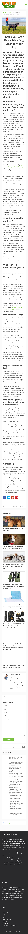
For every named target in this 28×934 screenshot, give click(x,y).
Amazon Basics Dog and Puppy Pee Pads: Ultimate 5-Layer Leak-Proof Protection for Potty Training (16, 782)
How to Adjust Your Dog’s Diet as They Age (15, 757)
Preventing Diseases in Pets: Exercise (15, 809)
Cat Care (5, 915)
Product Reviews (7, 919)
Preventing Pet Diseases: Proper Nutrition (15, 814)
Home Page (5, 912)
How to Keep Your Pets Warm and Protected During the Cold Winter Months (15, 769)
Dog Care (22, 506)
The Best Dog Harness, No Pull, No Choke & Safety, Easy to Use (16, 805)
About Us (5, 921)
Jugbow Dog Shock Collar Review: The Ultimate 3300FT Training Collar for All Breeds (16, 776)
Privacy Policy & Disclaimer (9, 925)
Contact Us (5, 923)
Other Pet (5, 917)
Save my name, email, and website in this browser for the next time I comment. (13, 718)
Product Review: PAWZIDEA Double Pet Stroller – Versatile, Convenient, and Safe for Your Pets (15, 790)
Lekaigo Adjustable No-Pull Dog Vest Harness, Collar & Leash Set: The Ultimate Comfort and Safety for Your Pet (15, 798)
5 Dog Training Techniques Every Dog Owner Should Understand (16, 763)
